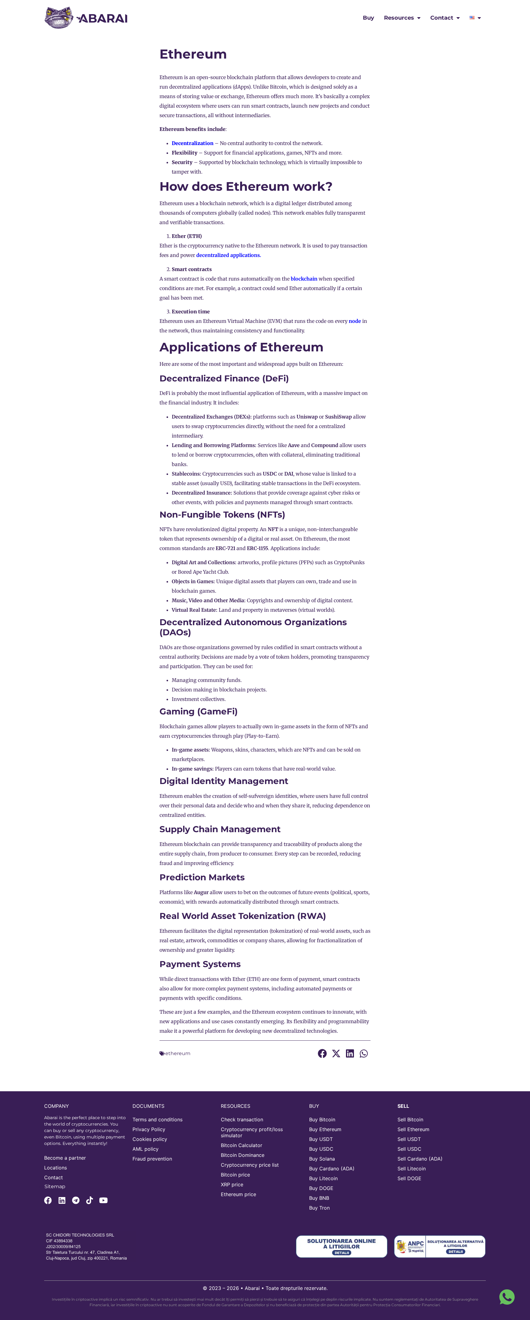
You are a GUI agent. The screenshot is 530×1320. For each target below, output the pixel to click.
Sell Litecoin (412, 1168)
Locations (55, 1168)
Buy (368, 17)
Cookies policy (149, 1139)
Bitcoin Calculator (241, 1145)
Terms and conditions (157, 1119)
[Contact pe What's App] (507, 1297)
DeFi (328, 483)
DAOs (166, 647)
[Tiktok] (89, 1200)
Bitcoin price (235, 1175)
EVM (274, 321)
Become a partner (65, 1158)
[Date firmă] (90, 1246)
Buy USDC (321, 1149)
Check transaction (242, 1119)
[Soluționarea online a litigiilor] (342, 1246)
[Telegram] (75, 1200)
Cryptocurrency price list (250, 1165)
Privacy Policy (148, 1129)
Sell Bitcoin (410, 1119)
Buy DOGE (321, 1188)
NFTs (351, 726)
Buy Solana (322, 1159)
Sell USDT (409, 1139)
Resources (399, 17)
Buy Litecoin (323, 1178)
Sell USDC (409, 1149)
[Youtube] (103, 1200)
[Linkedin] (62, 1200)
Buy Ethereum (325, 1129)
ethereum (177, 1053)
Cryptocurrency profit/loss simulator (252, 1132)
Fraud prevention (152, 1159)
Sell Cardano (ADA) (420, 1159)
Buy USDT (321, 1139)
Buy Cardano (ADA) (332, 1168)
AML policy (145, 1149)
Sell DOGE (409, 1178)
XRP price (232, 1184)
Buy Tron (319, 1208)
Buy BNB (319, 1198)
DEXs (242, 417)
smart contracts (341, 979)
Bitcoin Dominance (242, 1155)
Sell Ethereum (413, 1129)
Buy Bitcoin (322, 1119)
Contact (441, 17)
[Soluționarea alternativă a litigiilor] (440, 1246)
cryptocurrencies (233, 455)
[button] (322, 1054)
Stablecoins (186, 474)
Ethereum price (238, 1194)
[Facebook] (48, 1200)
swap (197, 426)
